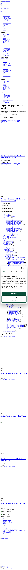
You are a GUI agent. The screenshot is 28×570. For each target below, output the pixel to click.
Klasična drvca (6, 17)
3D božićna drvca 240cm (13, 313)
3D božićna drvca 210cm (13, 312)
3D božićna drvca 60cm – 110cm (15, 315)
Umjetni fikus (8, 254)
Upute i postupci (6, 528)
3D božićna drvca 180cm (13, 311)
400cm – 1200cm (6, 42)
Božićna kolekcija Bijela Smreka (12, 231)
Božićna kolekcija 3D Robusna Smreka (14, 228)
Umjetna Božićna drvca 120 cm (12, 320)
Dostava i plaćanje (7, 520)
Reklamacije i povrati (7, 522)
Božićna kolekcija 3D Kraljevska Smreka (14, 224)
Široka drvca (5, 24)
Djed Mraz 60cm (9, 247)
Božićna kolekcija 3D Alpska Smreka (13, 218)
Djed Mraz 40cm (9, 245)
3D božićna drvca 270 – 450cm (14, 314)
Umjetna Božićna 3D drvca (11, 305)
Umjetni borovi (6, 256)
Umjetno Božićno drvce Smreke (12, 328)
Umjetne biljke (6, 55)
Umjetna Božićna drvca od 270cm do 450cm (15, 326)
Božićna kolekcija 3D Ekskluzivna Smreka (14, 220)
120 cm (4, 35)
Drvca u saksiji (6, 19)
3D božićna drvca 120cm (13, 308)
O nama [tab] (23, 271)
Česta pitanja (5, 518)
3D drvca (5, 14)
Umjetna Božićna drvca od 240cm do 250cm (15, 325)
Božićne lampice (6, 47)
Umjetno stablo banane (10, 255)
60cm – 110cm (6, 34)
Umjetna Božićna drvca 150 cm (12, 321)
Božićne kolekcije (6, 28)
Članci (4, 533)
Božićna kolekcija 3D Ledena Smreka (13, 225)
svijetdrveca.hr (9, 568)
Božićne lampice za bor (8, 235)
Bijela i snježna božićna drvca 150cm (16, 261)
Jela (4, 27)
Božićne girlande (6, 49)
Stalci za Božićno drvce (8, 242)
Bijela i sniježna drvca (7, 18)
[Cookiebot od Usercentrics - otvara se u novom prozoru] (21, 268)
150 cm (4, 36)
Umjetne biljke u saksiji (8, 250)
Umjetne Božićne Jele (10, 327)
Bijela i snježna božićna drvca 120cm (16, 259)
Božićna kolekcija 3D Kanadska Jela (13, 222)
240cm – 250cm (6, 40)
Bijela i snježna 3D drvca (13, 319)
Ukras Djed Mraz (6, 48)
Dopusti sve (14, 293)
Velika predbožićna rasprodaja (9, 331)
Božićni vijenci (6, 50)
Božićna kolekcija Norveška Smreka (13, 233)
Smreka (4, 26)
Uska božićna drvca (7, 23)
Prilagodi (13, 297)
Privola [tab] (5, 271)
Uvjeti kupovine (6, 521)
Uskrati (14, 300)
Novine (4, 30)
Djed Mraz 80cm (9, 248)
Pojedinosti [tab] (14, 271)
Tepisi (4, 51)
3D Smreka (10, 318)
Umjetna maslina (9, 251)
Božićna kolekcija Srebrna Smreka (13, 234)
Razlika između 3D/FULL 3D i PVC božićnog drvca (14, 530)
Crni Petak (5, 238)
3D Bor (9, 306)
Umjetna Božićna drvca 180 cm (12, 323)
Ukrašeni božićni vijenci (11, 237)
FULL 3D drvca (6, 16)
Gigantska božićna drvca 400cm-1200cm (11, 240)
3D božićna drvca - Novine (14, 307)
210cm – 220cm (6, 39)
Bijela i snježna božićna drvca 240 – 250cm (17, 265)
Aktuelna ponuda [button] (4, 58)
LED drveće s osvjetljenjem (9, 20)
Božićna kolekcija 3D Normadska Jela (13, 227)
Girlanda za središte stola (11, 216)
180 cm (4, 38)
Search (14, 114)
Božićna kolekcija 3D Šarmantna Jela (13, 229)
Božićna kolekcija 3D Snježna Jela (13, 230)
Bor (4, 25)
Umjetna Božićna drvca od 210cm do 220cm (15, 324)
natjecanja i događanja (7, 531)
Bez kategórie (6, 214)
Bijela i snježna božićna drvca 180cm (16, 262)
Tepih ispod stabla (7, 243)
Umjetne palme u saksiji (11, 252)
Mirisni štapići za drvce (8, 53)
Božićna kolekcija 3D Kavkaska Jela (13, 223)
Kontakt (4, 523)
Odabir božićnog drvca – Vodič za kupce (11, 529)
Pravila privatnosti (7, 532)
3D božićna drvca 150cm (13, 310)
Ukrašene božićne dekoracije (9, 249)
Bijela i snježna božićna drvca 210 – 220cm (17, 263)
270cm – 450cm (6, 41)
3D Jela (9, 317)
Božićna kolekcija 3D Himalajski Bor (13, 221)
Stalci (4, 54)
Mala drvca (5, 21)
